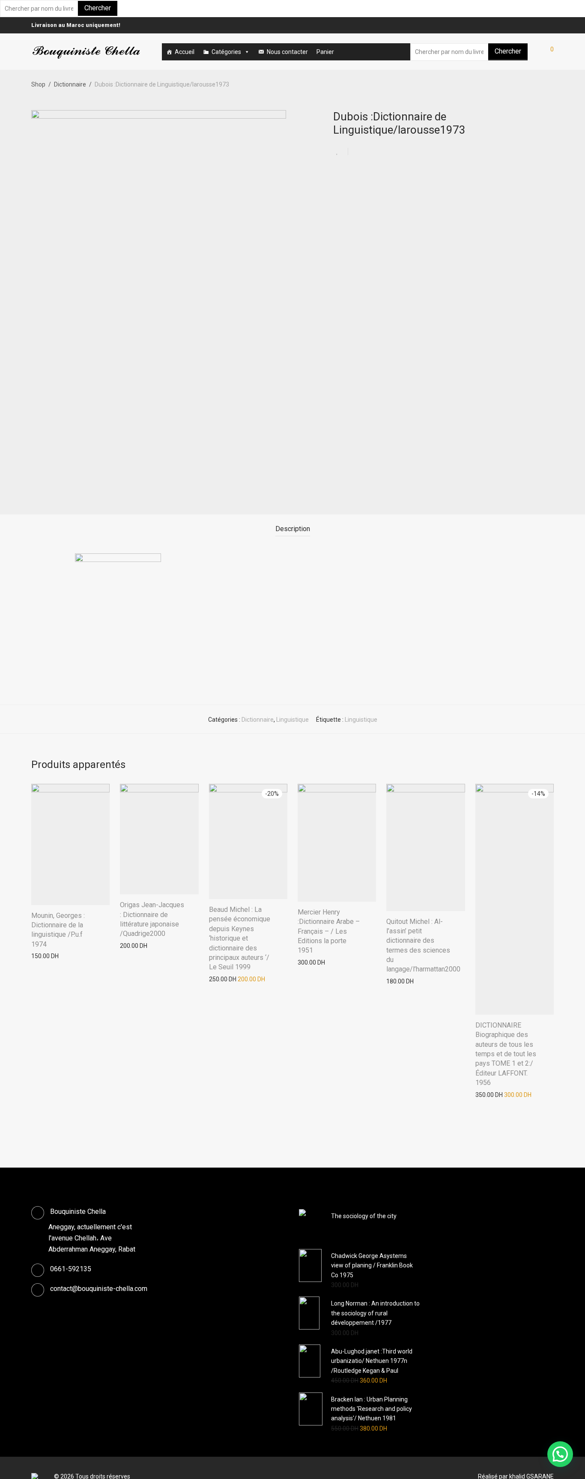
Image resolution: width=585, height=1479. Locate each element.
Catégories (226, 51)
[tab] (292, 529)
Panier (325, 51)
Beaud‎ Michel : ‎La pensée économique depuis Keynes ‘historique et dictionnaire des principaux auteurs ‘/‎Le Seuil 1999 (239, 938)
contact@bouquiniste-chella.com (98, 1289)
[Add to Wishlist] (340, 151)
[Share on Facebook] (358, 152)
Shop (38, 84)
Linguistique (292, 719)
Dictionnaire (70, 84)
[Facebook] (541, 25)
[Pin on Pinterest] (382, 152)
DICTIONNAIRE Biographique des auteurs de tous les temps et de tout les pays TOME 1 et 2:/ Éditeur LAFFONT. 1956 (505, 1054)
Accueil (184, 51)
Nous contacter (287, 51)
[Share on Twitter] (370, 152)
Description (292, 529)
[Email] (551, 25)
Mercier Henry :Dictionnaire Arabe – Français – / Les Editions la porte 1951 (329, 931)
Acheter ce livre (48, 956)
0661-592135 (70, 1269)
